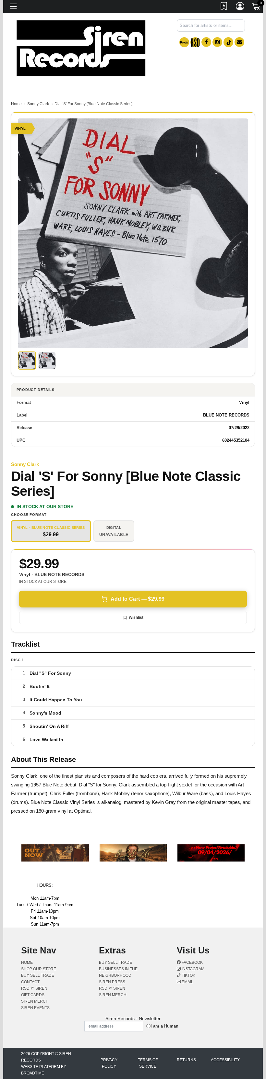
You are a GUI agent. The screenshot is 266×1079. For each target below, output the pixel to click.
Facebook (192, 962)
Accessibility (225, 1060)
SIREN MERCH (35, 1001)
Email (187, 982)
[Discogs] (184, 42)
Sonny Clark (38, 104)
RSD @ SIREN (34, 988)
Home (16, 104)
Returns (186, 1060)
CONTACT (30, 982)
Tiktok (188, 975)
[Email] (239, 42)
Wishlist (136, 617)
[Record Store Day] (195, 42)
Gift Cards (32, 995)
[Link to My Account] (240, 7)
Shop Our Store (38, 969)
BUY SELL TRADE (37, 975)
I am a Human (164, 1026)
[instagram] (217, 42)
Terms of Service (148, 1063)
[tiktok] (228, 42)
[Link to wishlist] (224, 7)
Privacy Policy (109, 1063)
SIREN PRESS (112, 982)
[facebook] (206, 42)
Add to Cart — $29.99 (137, 599)
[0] (256, 8)
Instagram (192, 969)
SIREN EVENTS (35, 1008)
